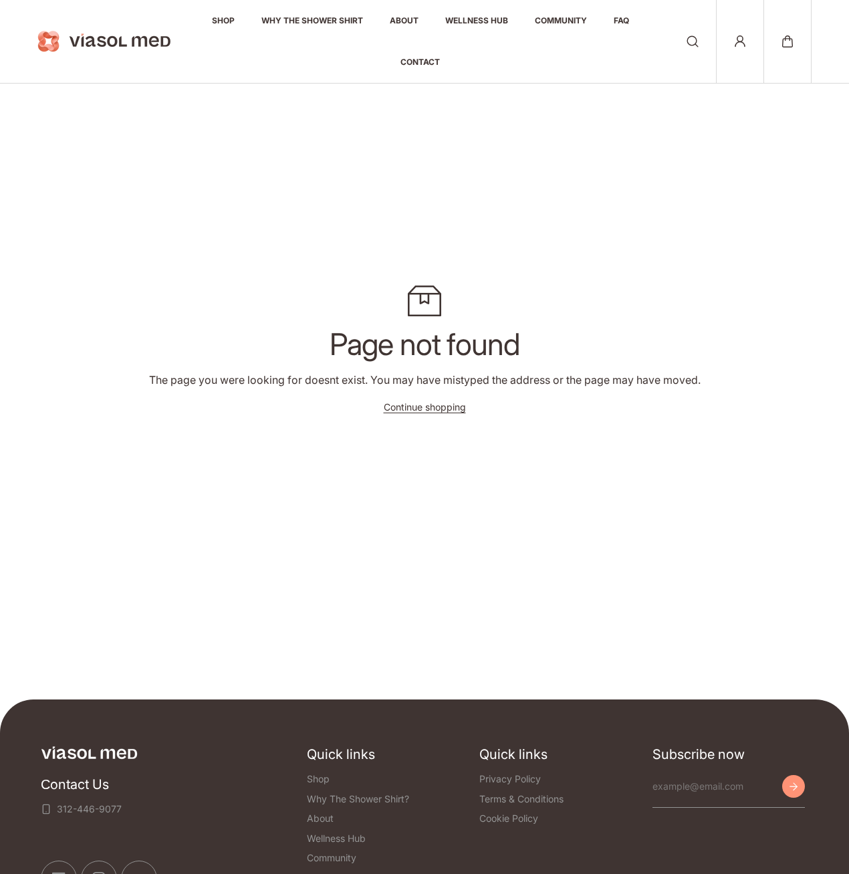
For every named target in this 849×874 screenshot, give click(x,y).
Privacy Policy (510, 778)
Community (331, 857)
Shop (318, 778)
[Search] (692, 41)
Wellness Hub (336, 837)
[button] (787, 41)
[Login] (740, 41)
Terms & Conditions (521, 798)
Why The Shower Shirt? (358, 798)
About (320, 818)
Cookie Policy (508, 818)
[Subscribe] (793, 786)
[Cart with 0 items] (787, 41)
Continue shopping (425, 407)
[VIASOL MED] (104, 41)
